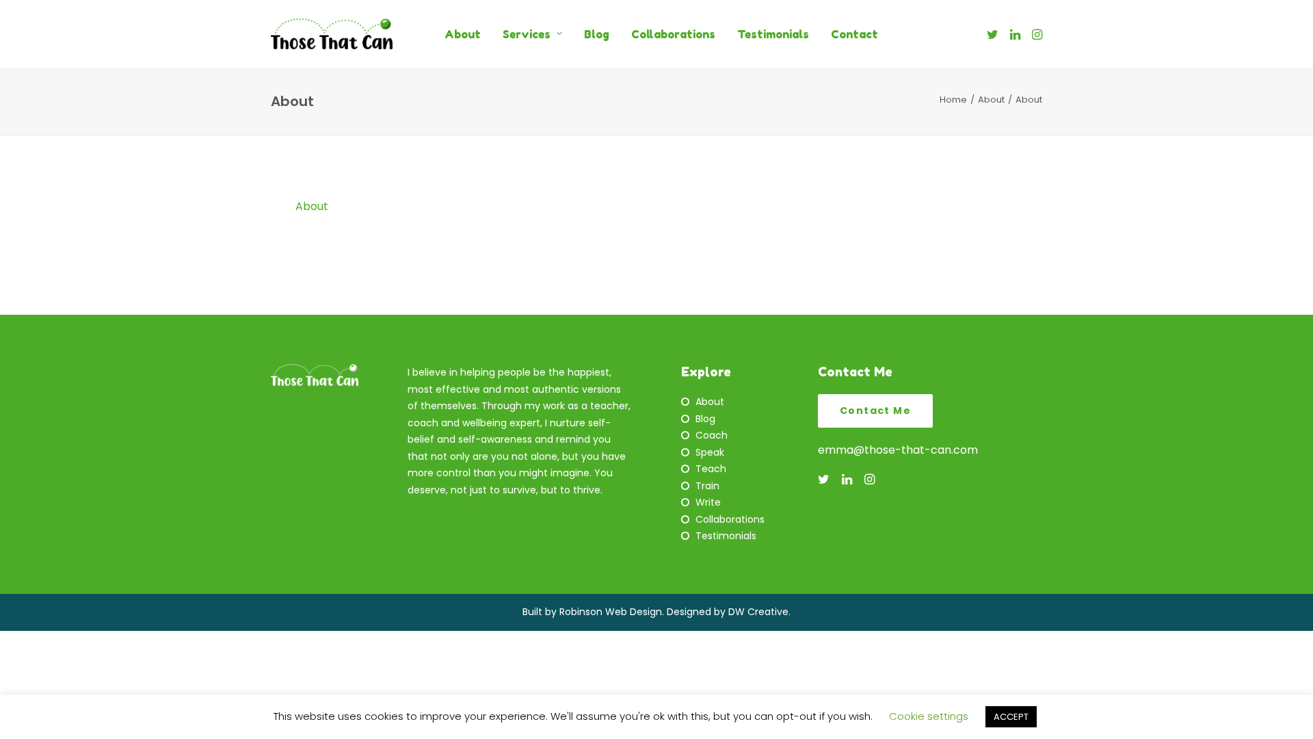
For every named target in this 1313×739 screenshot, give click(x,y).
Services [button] (527, 34)
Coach (711, 435)
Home (953, 99)
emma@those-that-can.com (898, 450)
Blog (596, 34)
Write (708, 502)
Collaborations (673, 34)
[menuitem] (462, 34)
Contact (854, 34)
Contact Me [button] (875, 410)
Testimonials (773, 34)
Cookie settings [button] (928, 716)
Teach (710, 469)
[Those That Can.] (332, 33)
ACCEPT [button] (1011, 716)
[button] (994, 34)
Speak (709, 452)
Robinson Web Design (610, 612)
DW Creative (758, 612)
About (463, 34)
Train (707, 486)
